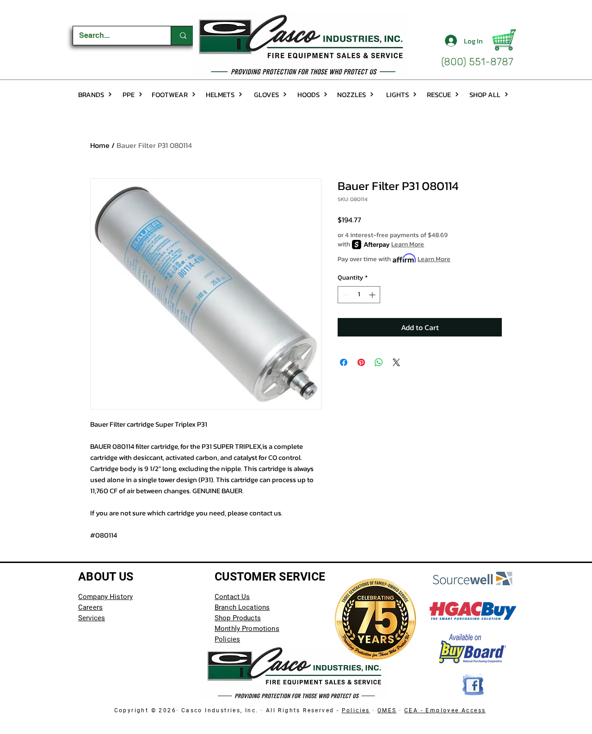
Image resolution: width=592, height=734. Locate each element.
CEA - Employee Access (445, 710)
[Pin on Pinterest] (361, 362)
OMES (387, 710)
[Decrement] (345, 295)
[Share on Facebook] (343, 362)
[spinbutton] (359, 295)
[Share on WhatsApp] (378, 362)
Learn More (407, 244)
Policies (356, 710)
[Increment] (373, 295)
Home (100, 145)
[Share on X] (396, 362)
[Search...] (183, 35)
